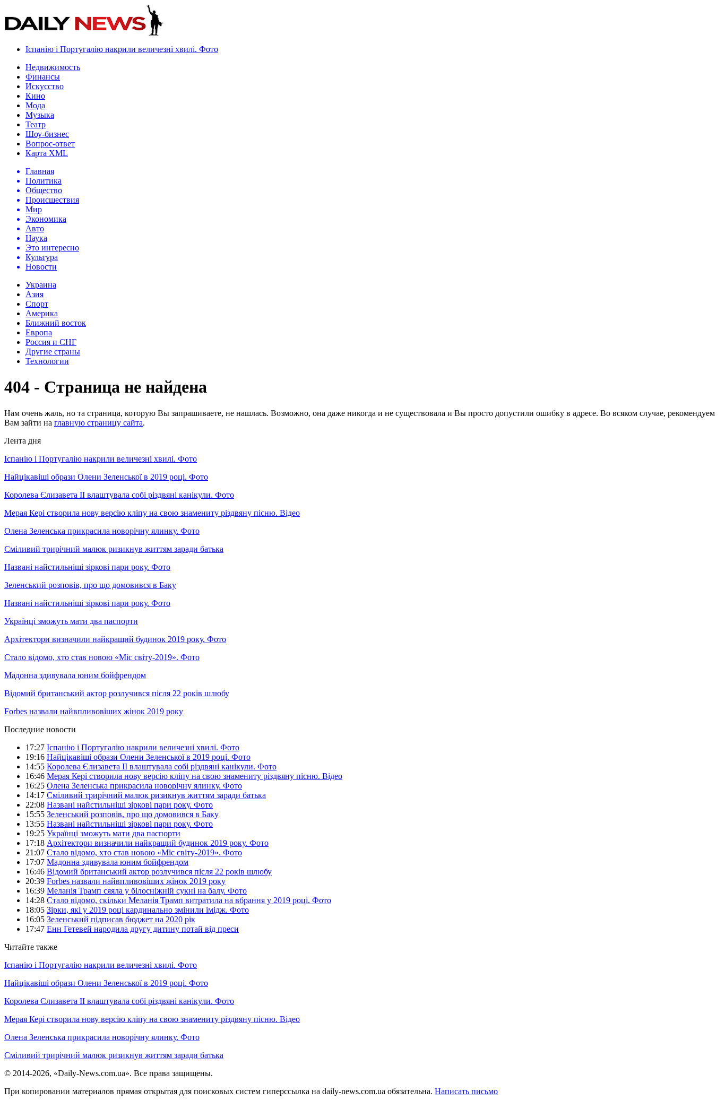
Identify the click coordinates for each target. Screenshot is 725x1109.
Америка (41, 313)
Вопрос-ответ (50, 143)
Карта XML (46, 153)
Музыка (39, 114)
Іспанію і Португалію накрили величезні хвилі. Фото (121, 49)
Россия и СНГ (50, 341)
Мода (35, 105)
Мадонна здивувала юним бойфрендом (75, 675)
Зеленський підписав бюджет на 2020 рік (121, 919)
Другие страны (52, 351)
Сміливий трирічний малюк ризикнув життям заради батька (113, 548)
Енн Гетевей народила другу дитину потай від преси (143, 928)
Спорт (36, 303)
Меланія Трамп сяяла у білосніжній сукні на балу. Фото (147, 890)
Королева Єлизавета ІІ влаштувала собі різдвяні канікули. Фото (119, 494)
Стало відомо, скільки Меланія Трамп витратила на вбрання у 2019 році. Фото (189, 900)
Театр (35, 124)
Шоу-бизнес (47, 133)
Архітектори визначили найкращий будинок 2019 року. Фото (115, 639)
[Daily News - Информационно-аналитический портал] (83, 33)
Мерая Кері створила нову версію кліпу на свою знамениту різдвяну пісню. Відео (152, 512)
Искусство (44, 86)
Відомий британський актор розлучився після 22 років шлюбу (116, 693)
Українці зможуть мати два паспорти (71, 621)
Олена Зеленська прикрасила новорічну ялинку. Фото (102, 530)
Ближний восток (55, 322)
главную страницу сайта (98, 422)
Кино (35, 95)
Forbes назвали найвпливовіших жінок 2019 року (93, 711)
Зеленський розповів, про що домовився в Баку (90, 585)
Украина (40, 284)
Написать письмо (466, 1091)
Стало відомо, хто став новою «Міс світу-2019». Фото (102, 657)
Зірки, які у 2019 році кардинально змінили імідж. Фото (148, 909)
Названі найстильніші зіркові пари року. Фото (87, 566)
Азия (34, 294)
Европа (38, 332)
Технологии (47, 361)
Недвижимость (52, 67)
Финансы (42, 76)
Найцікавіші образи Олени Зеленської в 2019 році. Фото (106, 476)
